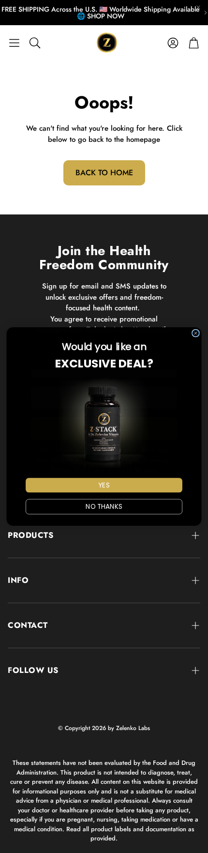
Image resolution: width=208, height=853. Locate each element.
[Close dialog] (196, 333)
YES (104, 485)
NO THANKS (104, 506)
